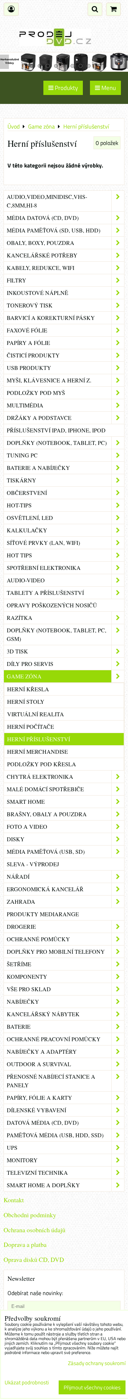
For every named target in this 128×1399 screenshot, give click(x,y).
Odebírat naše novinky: (35, 1293)
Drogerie (21, 926)
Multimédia (25, 405)
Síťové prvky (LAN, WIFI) (43, 542)
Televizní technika (37, 1172)
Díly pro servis (30, 663)
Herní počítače (30, 726)
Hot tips (19, 555)
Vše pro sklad (29, 989)
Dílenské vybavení (36, 1110)
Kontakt (14, 1199)
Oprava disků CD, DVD (34, 1259)
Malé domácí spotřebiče (45, 789)
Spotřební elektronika (44, 567)
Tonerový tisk (30, 305)
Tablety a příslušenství (45, 592)
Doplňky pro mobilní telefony (56, 951)
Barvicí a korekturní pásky (51, 317)
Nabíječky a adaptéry (42, 1051)
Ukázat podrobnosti (27, 1383)
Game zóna (24, 676)
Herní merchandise (37, 751)
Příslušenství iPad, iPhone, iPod (56, 430)
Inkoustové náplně (37, 292)
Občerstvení (27, 492)
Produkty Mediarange (43, 914)
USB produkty (29, 367)
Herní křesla (28, 689)
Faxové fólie (27, 330)
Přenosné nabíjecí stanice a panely (51, 1081)
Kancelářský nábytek (43, 1014)
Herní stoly (25, 701)
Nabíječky (23, 1001)
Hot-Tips (19, 505)
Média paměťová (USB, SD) (46, 851)
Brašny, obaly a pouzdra (47, 814)
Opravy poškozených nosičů (52, 605)
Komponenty (27, 976)
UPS (12, 1147)
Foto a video (27, 826)
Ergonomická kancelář (45, 889)
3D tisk (17, 651)
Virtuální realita (35, 714)
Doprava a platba (25, 1244)
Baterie (19, 1026)
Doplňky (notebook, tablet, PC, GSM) (56, 634)
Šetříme (19, 964)
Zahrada (21, 901)
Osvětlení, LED (30, 517)
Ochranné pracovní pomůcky (54, 1039)
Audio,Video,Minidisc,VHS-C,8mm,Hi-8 (47, 201)
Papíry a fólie (28, 342)
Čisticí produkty (33, 355)
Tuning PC (22, 455)
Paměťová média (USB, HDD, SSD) (55, 1135)
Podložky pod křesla (41, 764)
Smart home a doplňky (43, 1185)
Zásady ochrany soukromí (97, 1363)
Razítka (19, 617)
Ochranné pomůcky (38, 939)
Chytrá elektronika (40, 776)
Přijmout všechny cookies (92, 1387)
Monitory (22, 1160)
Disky (16, 839)
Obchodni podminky (30, 1214)
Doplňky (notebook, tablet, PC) (57, 442)
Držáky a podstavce (39, 417)
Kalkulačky (27, 530)
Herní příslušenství (38, 739)
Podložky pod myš (36, 392)
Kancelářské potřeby (42, 255)
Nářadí (18, 876)
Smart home (26, 801)
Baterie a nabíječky (38, 467)
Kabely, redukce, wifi (40, 267)
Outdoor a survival (39, 1064)
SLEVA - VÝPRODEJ (33, 864)
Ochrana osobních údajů (34, 1229)
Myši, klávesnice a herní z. (49, 380)
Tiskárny (21, 480)
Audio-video (26, 580)
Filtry (16, 280)
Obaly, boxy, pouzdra (40, 242)
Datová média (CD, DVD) (43, 1122)
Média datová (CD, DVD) (43, 217)
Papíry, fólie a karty (39, 1097)
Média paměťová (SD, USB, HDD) (53, 230)
